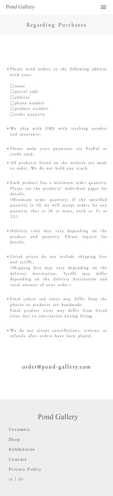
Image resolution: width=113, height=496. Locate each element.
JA (10, 479)
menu (103, 7)
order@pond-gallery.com (56, 366)
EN (21, 479)
